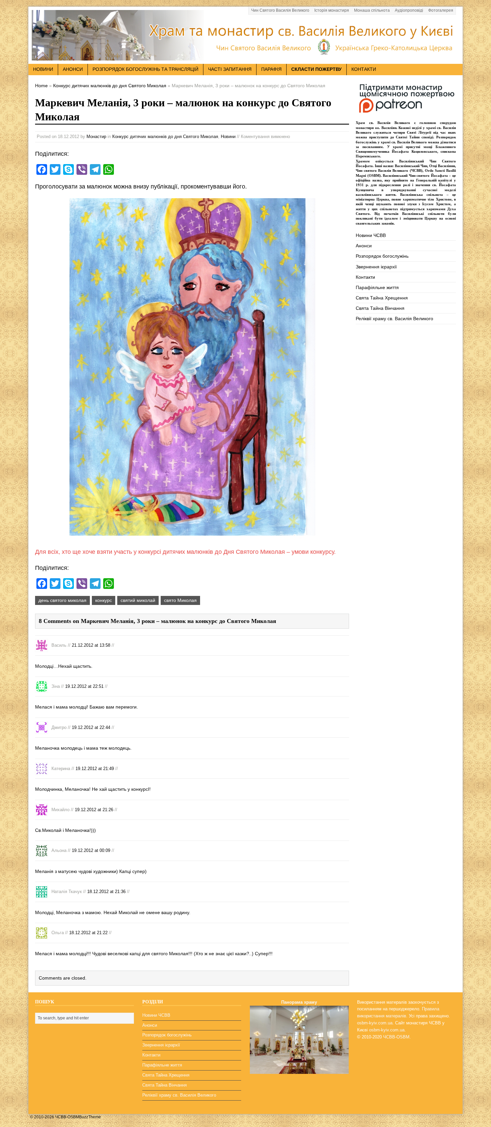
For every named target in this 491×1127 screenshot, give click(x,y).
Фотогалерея (440, 10)
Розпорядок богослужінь (382, 256)
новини (43, 69)
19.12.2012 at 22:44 (91, 727)
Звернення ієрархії (376, 266)
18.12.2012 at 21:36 (106, 891)
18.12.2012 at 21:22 (88, 932)
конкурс (103, 600)
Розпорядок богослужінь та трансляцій (145, 69)
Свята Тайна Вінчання (380, 308)
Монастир (96, 136)
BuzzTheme (90, 1117)
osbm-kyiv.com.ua (374, 1022)
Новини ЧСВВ (371, 235)
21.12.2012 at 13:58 (91, 645)
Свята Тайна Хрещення (382, 297)
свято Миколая (180, 600)
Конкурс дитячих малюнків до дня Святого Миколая (165, 136)
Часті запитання (230, 69)
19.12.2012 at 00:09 (91, 850)
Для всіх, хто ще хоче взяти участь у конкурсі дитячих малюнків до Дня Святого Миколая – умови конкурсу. (185, 551)
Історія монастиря (331, 10)
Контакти (363, 69)
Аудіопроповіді (409, 10)
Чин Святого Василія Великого (280, 10)
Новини (228, 136)
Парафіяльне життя (377, 287)
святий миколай (138, 600)
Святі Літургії (419, 132)
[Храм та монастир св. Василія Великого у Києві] (245, 56)
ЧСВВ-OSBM (396, 1036)
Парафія (271, 69)
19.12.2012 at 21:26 (94, 809)
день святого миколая (62, 600)
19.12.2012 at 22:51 (84, 686)
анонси (73, 69)
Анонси (364, 245)
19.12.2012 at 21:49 (94, 768)
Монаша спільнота (372, 10)
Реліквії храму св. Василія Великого (394, 318)
